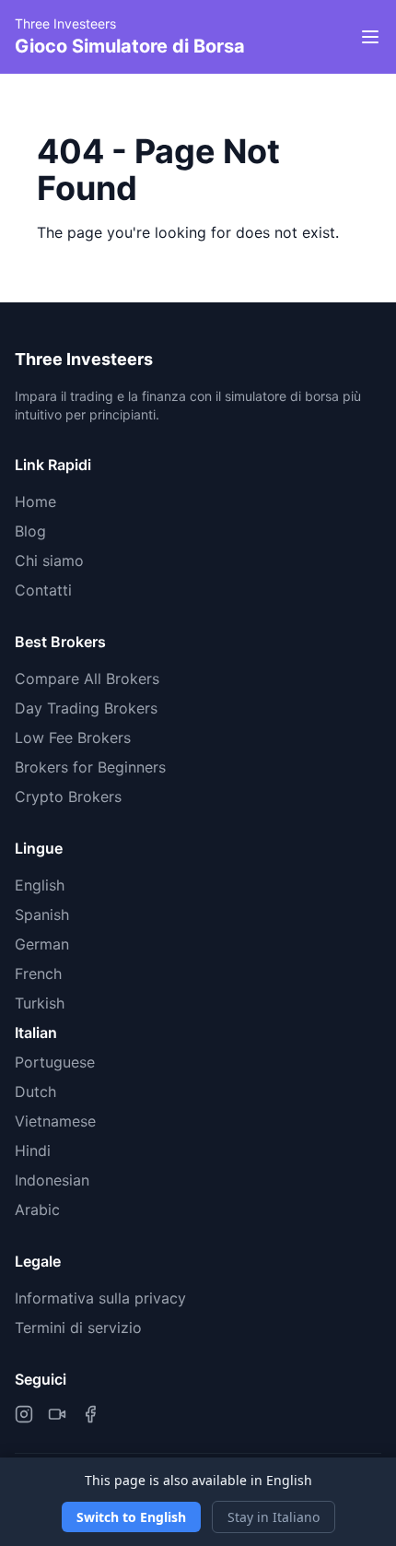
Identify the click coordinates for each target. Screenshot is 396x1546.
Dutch (35, 1091)
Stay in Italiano (273, 1517)
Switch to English (131, 1517)
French (38, 973)
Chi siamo (49, 560)
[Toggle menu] (370, 37)
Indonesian (52, 1180)
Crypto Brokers (68, 796)
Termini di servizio (78, 1327)
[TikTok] (57, 1414)
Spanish (42, 914)
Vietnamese (55, 1121)
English (39, 885)
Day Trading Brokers (86, 708)
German (42, 944)
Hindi (33, 1150)
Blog (30, 531)
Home (35, 501)
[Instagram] (24, 1414)
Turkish (39, 1003)
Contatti (43, 590)
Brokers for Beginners (90, 767)
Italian (36, 1032)
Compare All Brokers (87, 678)
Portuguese (55, 1062)
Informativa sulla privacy (100, 1298)
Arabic (37, 1209)
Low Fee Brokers (73, 737)
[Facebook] (90, 1414)
